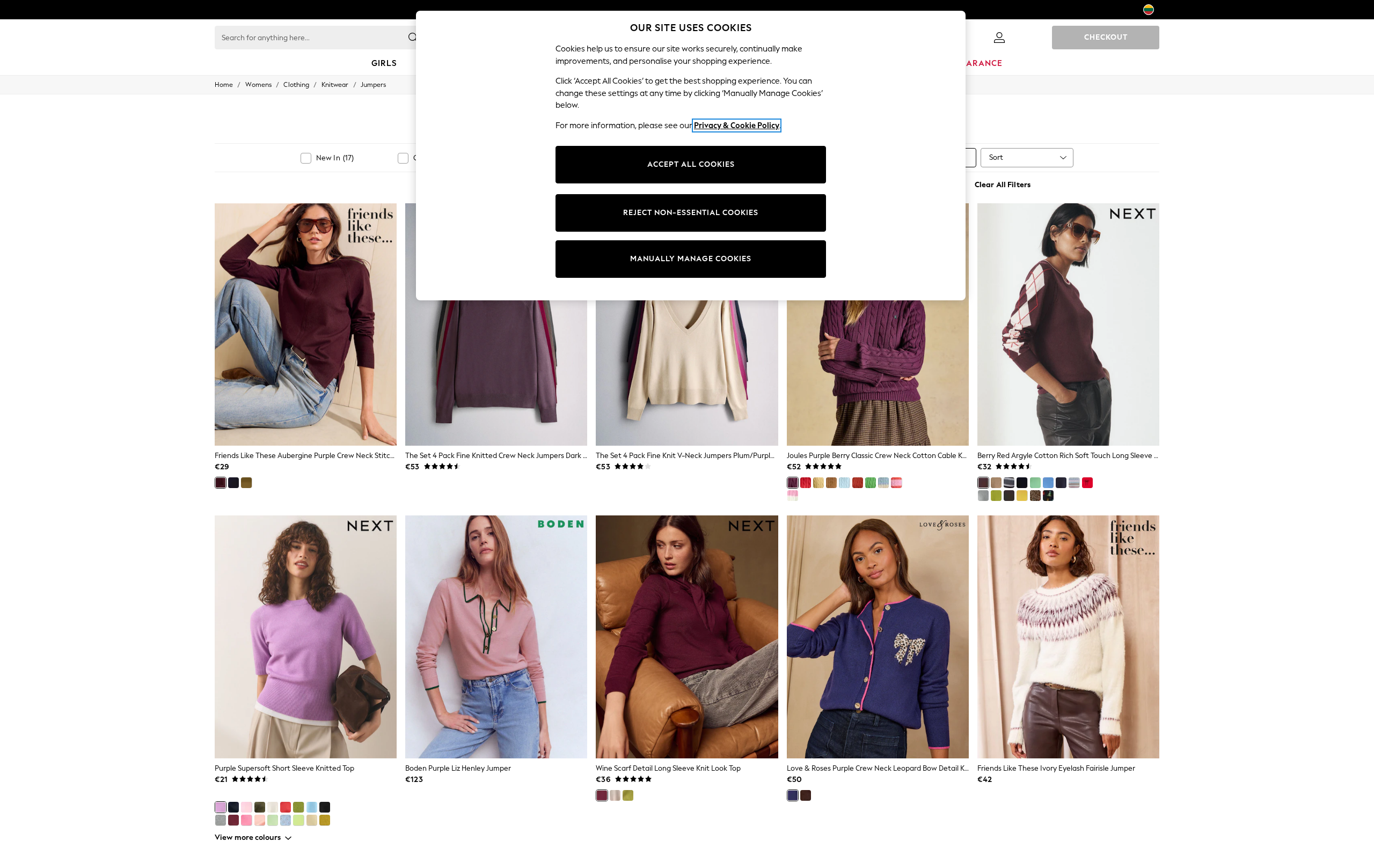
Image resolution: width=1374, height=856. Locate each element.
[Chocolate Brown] (805, 795)
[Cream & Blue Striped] (883, 482)
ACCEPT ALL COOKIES (691, 164)
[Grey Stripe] (1009, 482)
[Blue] (1048, 482)
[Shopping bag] (1031, 37)
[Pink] (246, 807)
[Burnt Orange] (857, 482)
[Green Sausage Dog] (996, 495)
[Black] (233, 482)
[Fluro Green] (272, 820)
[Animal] (1035, 495)
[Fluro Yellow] (298, 820)
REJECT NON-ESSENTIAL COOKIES (690, 212)
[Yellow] (818, 482)
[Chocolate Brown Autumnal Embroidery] (1009, 495)
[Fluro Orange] (259, 820)
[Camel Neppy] (996, 482)
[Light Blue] (844, 482)
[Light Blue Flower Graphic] (285, 820)
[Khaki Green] (259, 807)
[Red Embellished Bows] (1087, 482)
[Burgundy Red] (233, 820)
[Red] (805, 482)
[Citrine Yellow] (324, 820)
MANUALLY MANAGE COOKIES (690, 258)
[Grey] (983, 495)
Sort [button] (996, 157)
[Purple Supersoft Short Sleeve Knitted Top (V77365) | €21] (306, 636)
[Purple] (220, 807)
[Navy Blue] (1061, 482)
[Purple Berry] (792, 482)
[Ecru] (272, 807)
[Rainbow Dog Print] (1048, 495)
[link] (999, 37)
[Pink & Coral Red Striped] (896, 482)
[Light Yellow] (311, 820)
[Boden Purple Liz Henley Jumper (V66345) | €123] (496, 636)
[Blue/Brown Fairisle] (1074, 482)
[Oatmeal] (615, 795)
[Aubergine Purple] (220, 482)
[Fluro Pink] (246, 820)
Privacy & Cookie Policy (736, 125)
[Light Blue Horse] (311, 807)
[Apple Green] (1035, 482)
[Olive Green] (246, 482)
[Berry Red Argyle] (983, 482)
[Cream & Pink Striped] (792, 495)
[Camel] (831, 482)
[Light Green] (870, 482)
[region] (691, 155)
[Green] (298, 807)
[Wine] (601, 795)
